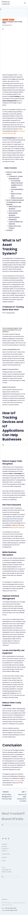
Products (5, 19)
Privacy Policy (6, 854)
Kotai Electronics (8, 25)
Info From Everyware (15, 211)
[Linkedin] (8, 838)
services (11, 19)
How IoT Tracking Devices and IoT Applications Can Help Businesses (15, 202)
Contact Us (5, 848)
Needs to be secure (16, 198)
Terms (4, 861)
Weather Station (6, 872)
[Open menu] (24, 3)
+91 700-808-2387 (10, 908)
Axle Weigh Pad (6, 869)
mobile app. (21, 527)
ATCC (3, 867)
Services (4, 846)
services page (17, 780)
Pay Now (4, 857)
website (13, 527)
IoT (19, 75)
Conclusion (9, 230)
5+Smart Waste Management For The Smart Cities (7, 795)
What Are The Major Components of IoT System (21, 796)
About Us (4, 850)
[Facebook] (3, 838)
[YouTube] (6, 838)
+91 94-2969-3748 (11, 910)
